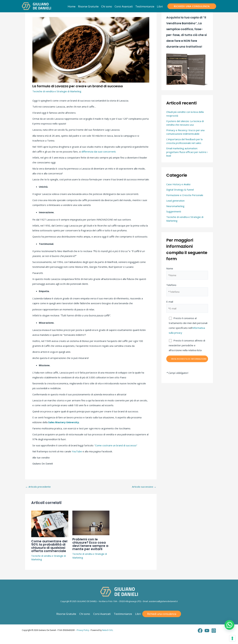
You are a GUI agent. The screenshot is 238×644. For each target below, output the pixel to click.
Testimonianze (123, 614)
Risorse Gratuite (66, 614)
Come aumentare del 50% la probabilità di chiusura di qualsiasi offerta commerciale (49, 546)
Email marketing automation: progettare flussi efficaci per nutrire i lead (186, 152)
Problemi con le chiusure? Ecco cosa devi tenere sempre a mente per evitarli (90, 544)
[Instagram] (213, 630)
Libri (138, 614)
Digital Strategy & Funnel (180, 189)
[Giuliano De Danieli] (36, 5)
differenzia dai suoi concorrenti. (98, 151)
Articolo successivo (144, 487)
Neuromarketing (175, 206)
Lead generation (175, 200)
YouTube (77, 451)
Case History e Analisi (178, 184)
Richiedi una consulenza (161, 614)
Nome (169, 268)
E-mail (169, 301)
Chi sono (84, 614)
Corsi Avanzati (102, 614)
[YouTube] (206, 630)
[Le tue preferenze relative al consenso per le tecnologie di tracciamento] (232, 638)
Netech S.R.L (107, 630)
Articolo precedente (38, 487)
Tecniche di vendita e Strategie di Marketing (56, 91)
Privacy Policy (83, 630)
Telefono (171, 285)
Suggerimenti (173, 211)
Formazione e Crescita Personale (184, 195)
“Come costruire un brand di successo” (115, 445)
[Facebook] (200, 630)
